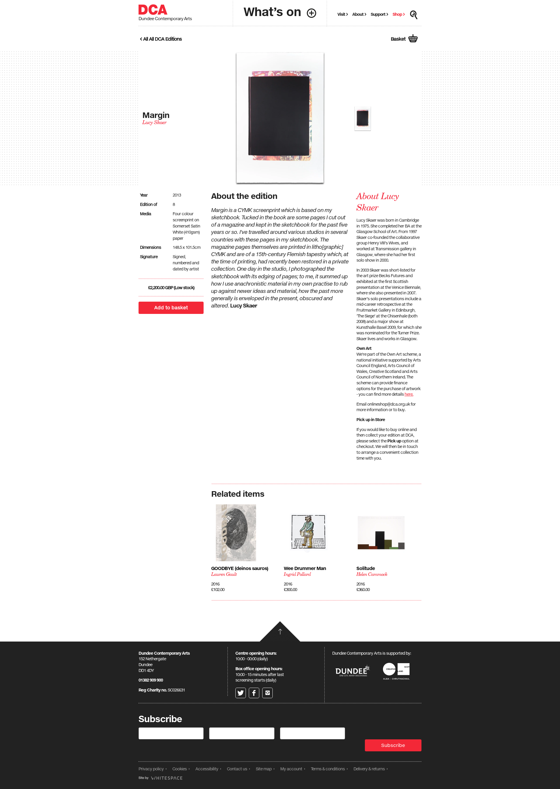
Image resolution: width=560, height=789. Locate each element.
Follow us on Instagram (267, 693)
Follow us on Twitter (240, 693)
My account (291, 768)
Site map (264, 768)
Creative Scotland (397, 671)
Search (414, 15)
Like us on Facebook (254, 693)
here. (409, 394)
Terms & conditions (328, 768)
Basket (398, 39)
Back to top (280, 631)
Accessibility (206, 768)
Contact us (237, 768)
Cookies (179, 768)
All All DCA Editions (162, 39)
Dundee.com (353, 671)
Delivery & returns (369, 768)
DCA (153, 9)
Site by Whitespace (160, 778)
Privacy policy (151, 768)
